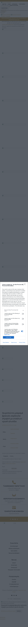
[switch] (22, 314)
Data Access (14, 342)
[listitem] (14, 310)
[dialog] (14, 313)
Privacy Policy (22, 342)
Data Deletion (6, 342)
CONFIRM (8, 337)
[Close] (25, 284)
